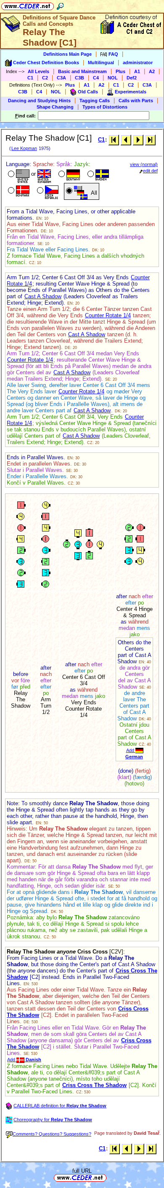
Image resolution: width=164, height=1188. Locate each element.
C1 (30, 77)
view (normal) (144, 164)
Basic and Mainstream (82, 71)
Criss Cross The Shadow (94, 1085)
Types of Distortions (104, 106)
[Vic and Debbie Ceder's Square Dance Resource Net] (27, 5)
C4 (96, 77)
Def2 (132, 77)
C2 (45, 77)
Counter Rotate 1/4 (108, 315)
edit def (150, 170)
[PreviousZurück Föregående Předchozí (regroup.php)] (126, 139)
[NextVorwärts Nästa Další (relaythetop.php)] (138, 139)
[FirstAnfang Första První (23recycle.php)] (113, 139)
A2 (152, 71)
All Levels (38, 71)
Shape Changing (55, 106)
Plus (120, 71)
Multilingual (101, 62)
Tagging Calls (94, 100)
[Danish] (17, 191)
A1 (137, 71)
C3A (61, 77)
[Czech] (46, 191)
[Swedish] (97, 175)
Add (24, 1059)
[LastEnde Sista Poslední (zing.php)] (150, 139)
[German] (68, 175)
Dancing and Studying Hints (39, 100)
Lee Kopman (24, 148)
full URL (82, 1171)
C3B (79, 77)
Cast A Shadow (42, 296)
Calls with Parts (136, 100)
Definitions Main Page (67, 54)
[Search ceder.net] (60, 5)
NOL (113, 77)
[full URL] (109, 1177)
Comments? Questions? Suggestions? (52, 1133)
